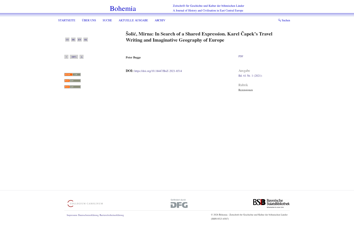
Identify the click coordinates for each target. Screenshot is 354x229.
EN (79, 39)
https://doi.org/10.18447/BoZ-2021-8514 (158, 71)
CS (67, 39)
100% (74, 56)
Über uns (89, 20)
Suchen (284, 20)
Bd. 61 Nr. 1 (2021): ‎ (250, 75)
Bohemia (123, 8)
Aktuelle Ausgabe (133, 20)
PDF (240, 56)
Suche (107, 20)
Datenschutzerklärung (88, 214)
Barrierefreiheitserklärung (112, 214)
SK (85, 39)
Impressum (72, 214)
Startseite (66, 20)
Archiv (160, 20)
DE (73, 39)
